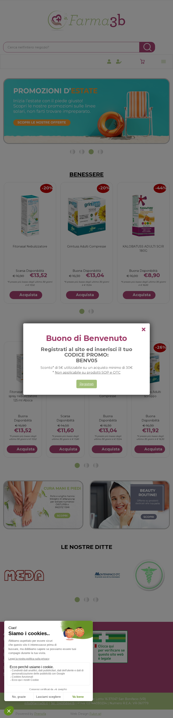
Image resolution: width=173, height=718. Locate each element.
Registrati (87, 384)
